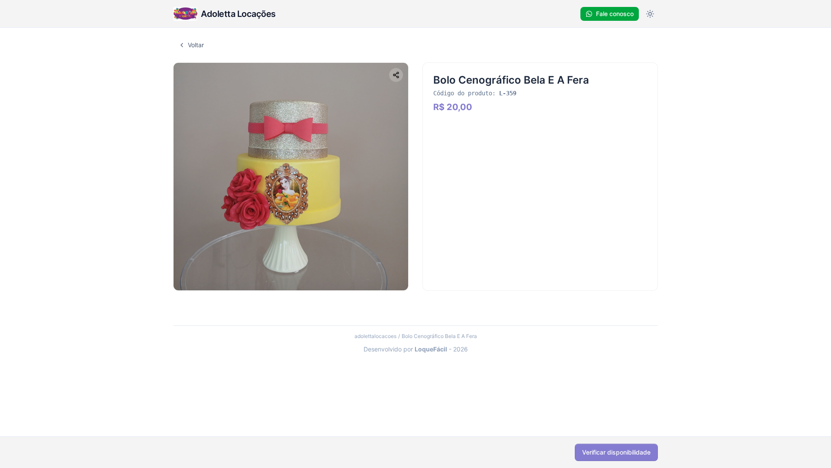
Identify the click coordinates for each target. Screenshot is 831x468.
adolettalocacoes (375, 336)
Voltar (196, 45)
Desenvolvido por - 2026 (416, 349)
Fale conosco (615, 13)
